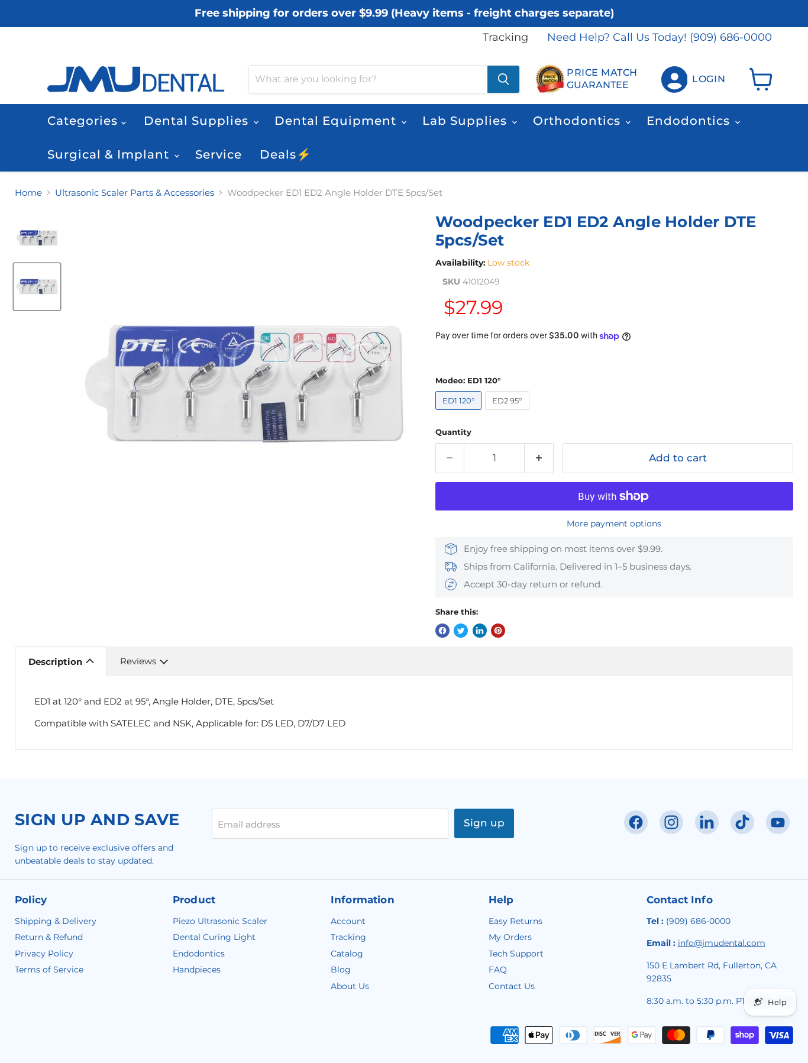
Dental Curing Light (214, 937)
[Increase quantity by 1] (539, 458)
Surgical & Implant (110, 154)
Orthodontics (578, 121)
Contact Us (512, 986)
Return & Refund (49, 937)
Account (348, 921)
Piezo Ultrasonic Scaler (220, 921)
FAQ (498, 969)
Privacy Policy (44, 953)
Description (55, 661)
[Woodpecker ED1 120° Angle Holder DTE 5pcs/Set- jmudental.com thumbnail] (37, 286)
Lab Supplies (466, 121)
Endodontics (690, 121)
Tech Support (516, 953)
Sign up (484, 823)
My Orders (510, 937)
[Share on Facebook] (442, 630)
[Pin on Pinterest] (498, 630)
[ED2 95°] (509, 412)
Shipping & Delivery (55, 921)
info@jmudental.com (721, 943)
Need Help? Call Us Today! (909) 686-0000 (659, 37)
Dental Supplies (198, 121)
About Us (350, 986)
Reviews (138, 661)
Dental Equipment (337, 121)
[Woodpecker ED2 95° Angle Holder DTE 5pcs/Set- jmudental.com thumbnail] (37, 237)
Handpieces (197, 969)
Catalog (347, 953)
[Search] (503, 79)
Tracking (505, 37)
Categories (84, 121)
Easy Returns (515, 921)
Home (28, 193)
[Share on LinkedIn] (480, 630)
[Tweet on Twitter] (461, 630)
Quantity (453, 432)
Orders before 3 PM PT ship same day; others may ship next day (404, 25)
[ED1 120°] (460, 412)
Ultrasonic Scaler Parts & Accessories (134, 193)
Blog (341, 969)
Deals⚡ (286, 154)
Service (218, 154)
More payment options (614, 523)
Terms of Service (49, 969)
